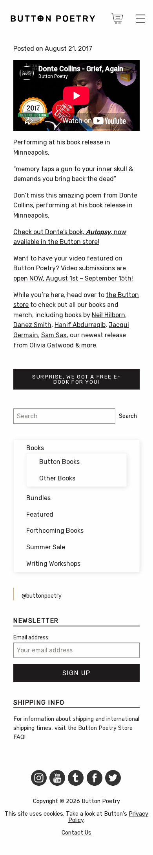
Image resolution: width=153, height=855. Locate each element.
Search (128, 416)
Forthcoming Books (55, 530)
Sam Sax (54, 335)
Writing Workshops (53, 563)
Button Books (59, 461)
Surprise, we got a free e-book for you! (76, 379)
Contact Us (76, 832)
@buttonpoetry (42, 596)
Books (35, 448)
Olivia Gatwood (51, 345)
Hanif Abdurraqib (80, 325)
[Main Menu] (140, 19)
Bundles (38, 498)
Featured (39, 514)
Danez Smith (32, 325)
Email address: (31, 637)
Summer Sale (45, 547)
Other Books (57, 478)
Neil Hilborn (108, 315)
